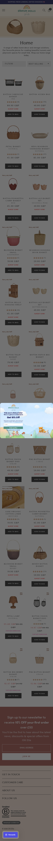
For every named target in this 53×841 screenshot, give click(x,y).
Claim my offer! (13, 427)
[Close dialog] (52, 404)
